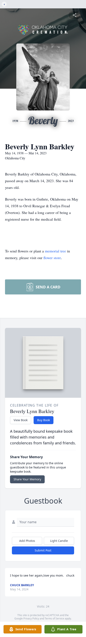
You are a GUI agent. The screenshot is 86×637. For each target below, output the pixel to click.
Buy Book (43, 420)
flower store (52, 257)
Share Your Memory (27, 479)
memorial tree (55, 250)
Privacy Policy (31, 618)
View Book (21, 420)
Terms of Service (54, 618)
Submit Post (43, 550)
